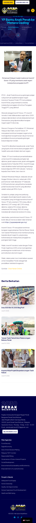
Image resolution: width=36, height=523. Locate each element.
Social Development (7, 462)
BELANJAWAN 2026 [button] (10, 432)
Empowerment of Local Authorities (12, 469)
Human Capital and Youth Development (13, 490)
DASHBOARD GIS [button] (22, 2)
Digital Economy (6, 446)
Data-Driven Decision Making (10, 450)
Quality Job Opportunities (9, 487)
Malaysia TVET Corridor (8, 453)
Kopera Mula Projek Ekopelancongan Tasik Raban (17, 371)
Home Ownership (6, 483)
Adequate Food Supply (8, 480)
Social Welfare (18, 16)
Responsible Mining (7, 456)
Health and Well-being (8, 493)
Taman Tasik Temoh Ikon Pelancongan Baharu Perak (15, 339)
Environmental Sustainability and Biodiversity (15, 465)
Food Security (5, 443)
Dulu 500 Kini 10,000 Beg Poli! (12, 308)
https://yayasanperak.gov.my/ (16, 222)
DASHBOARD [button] (8, 2)
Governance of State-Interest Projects (13, 459)
